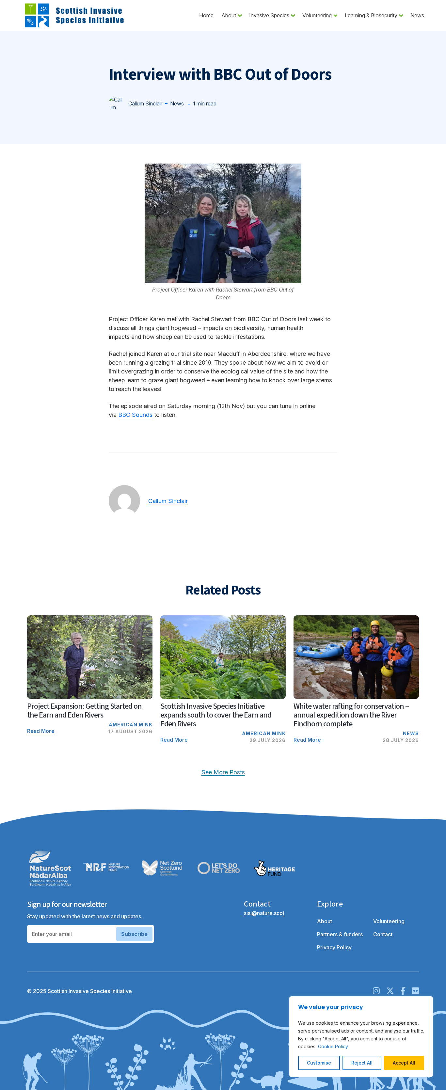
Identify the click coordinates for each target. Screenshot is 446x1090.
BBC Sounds (135, 414)
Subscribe (134, 934)
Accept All (404, 1063)
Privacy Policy (334, 947)
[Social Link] (376, 991)
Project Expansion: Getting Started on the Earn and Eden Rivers (84, 711)
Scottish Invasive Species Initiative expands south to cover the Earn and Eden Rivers (215, 715)
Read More (41, 731)
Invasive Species (273, 15)
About (233, 15)
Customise (319, 1063)
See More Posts (223, 772)
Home (206, 15)
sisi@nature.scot (264, 913)
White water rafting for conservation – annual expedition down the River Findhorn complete (351, 715)
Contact (382, 934)
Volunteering (321, 15)
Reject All (362, 1063)
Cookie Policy (333, 1046)
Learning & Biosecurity (375, 15)
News (417, 15)
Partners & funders (340, 934)
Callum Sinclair (168, 501)
